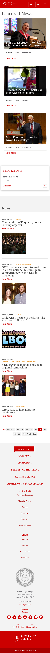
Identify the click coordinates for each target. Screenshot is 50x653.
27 (27, 429)
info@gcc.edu (25, 604)
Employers (25, 519)
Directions (25, 609)
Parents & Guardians (25, 495)
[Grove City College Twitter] (14, 617)
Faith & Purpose (25, 476)
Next (29, 434)
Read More (7, 228)
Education (20, 407)
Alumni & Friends (25, 501)
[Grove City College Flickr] (36, 617)
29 (36, 429)
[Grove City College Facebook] (9, 617)
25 (18, 429)
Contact (25, 612)
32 (14, 434)
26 (22, 429)
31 (45, 429)
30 (40, 429)
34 (24, 434)
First (4, 429)
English (19, 315)
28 (31, 429)
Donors (25, 507)
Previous (10, 429)
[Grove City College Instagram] (20, 617)
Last (35, 434)
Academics (25, 462)
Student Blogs (32, 627)
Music (18, 219)
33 (19, 434)
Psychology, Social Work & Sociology (19, 362)
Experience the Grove (25, 469)
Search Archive (10, 177)
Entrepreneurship (24, 264)
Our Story (25, 455)
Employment (25, 551)
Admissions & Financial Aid (25, 483)
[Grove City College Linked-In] (41, 617)
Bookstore (25, 557)
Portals (25, 539)
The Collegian (18, 627)
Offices (25, 545)
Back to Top (24, 449)
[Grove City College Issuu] (30, 617)
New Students (25, 525)
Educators (25, 513)
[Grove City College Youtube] (25, 617)
